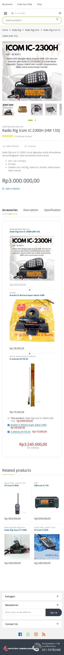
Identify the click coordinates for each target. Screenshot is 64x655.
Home (5, 30)
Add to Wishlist (12, 146)
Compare (32, 146)
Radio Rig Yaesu (19, 527)
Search (57, 20)
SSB (36, 483)
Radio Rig (16, 30)
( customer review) (22, 136)
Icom (24, 483)
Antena (12, 356)
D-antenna (31, 356)
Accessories (9, 210)
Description (30, 210)
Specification (52, 210)
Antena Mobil (21, 356)
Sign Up (53, 612)
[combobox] (28, 20)
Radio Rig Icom (32, 30)
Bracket (13, 292)
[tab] (9, 211)
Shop (39, 4)
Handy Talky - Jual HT (12, 483)
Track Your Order (24, 4)
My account (7, 4)
